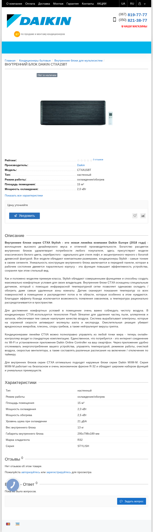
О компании (14, 3)
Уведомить (27, 215)
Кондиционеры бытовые (35, 60)
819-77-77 (133, 14)
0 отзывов (98, 159)
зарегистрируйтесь (58, 472)
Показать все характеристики (24, 195)
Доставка (44, 3)
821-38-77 (133, 20)
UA (123, 3)
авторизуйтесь (30, 472)
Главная (10, 60)
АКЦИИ (101, 3)
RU (132, 3)
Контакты (88, 3)
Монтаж (58, 3)
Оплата (30, 3)
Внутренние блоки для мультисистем (78, 60)
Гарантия (73, 3)
